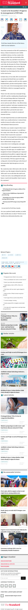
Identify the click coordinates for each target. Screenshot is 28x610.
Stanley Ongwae (5, 422)
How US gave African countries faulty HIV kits (13, 297)
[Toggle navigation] (26, 3)
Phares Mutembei (5, 546)
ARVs (18, 254)
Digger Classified (9, 557)
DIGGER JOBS (5, 566)
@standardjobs (10, 595)
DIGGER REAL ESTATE (8, 564)
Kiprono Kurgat (4, 388)
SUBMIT (23, 578)
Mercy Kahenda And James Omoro (8, 488)
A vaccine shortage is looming (10, 300)
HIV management (14, 147)
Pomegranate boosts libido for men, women (13, 277)
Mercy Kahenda (4, 369)
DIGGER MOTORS (6, 561)
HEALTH (5, 7)
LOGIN (25, 7)
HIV (8, 57)
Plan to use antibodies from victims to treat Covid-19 (15, 279)
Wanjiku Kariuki (5, 350)
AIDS (10, 254)
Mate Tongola (4, 508)
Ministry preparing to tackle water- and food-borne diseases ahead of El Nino (9, 327)
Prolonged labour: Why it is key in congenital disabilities (9, 318)
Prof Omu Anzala (13, 15)
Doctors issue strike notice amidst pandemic (13, 282)
